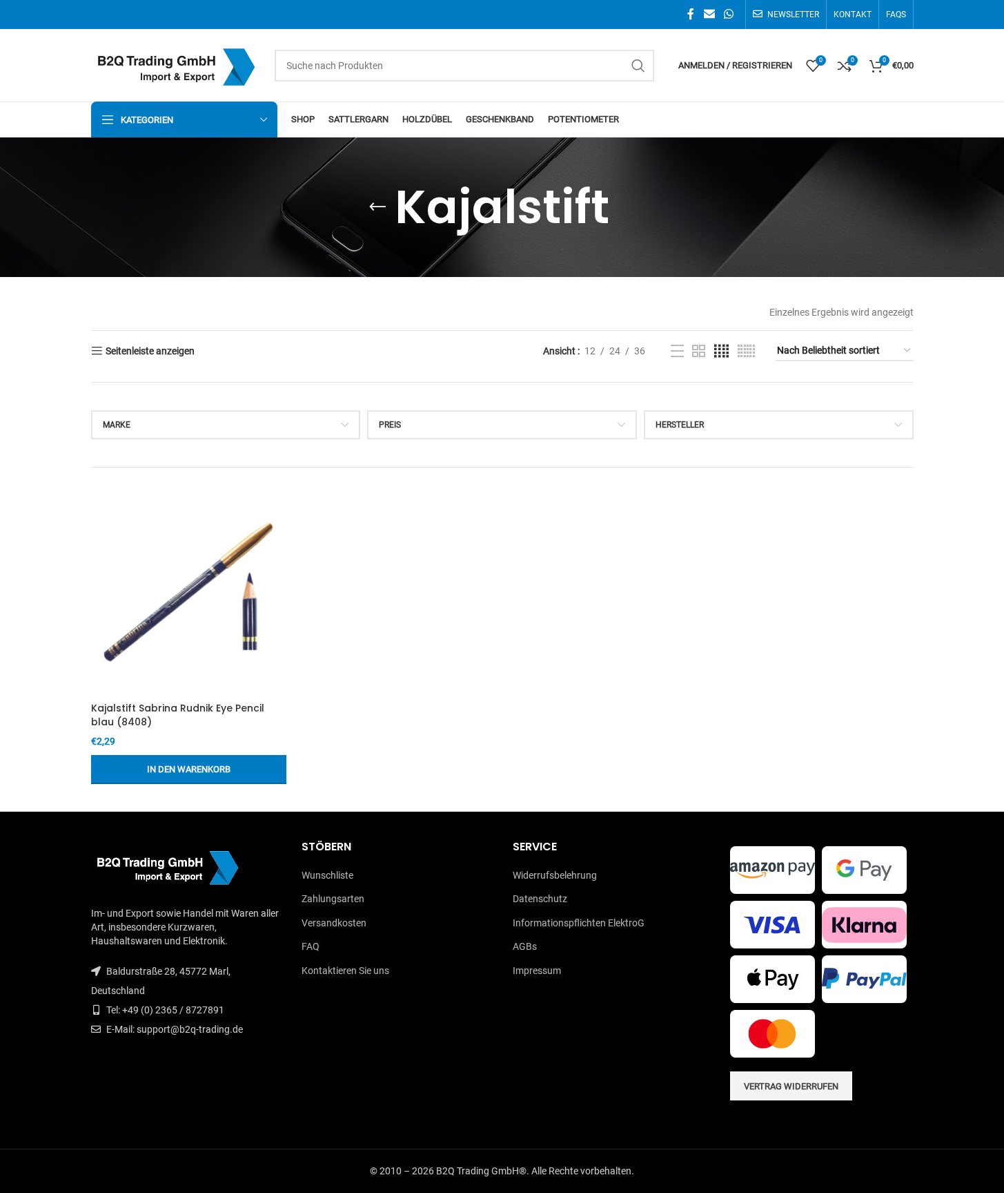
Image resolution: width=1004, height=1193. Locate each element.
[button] (188, 769)
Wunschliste (327, 875)
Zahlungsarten (333, 898)
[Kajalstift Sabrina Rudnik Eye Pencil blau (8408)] (188, 592)
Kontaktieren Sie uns (345, 970)
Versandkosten (334, 922)
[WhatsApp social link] (728, 14)
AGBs (525, 946)
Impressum (537, 970)
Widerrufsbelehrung (555, 875)
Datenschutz (540, 898)
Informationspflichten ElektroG (578, 922)
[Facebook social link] (690, 14)
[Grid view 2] (698, 351)
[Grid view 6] (746, 351)
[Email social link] (709, 14)
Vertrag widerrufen (791, 1086)
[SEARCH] (638, 66)
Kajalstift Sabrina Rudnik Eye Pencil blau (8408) (177, 715)
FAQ (310, 946)
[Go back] (377, 207)
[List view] (677, 351)
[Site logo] (176, 64)
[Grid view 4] (721, 351)
